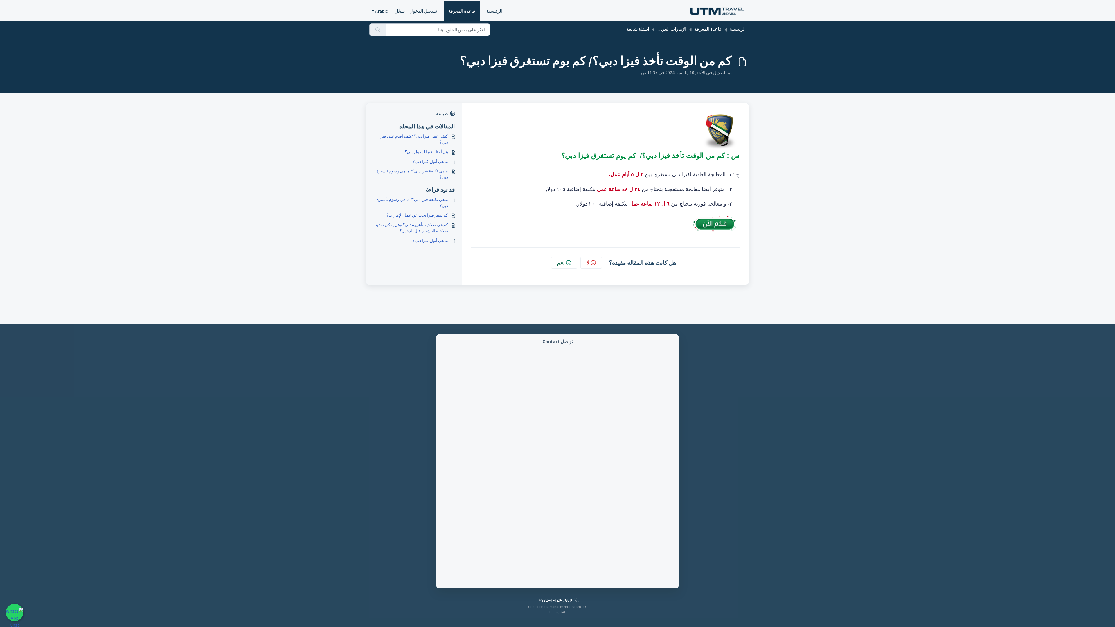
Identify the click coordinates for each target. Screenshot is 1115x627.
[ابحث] (377, 29)
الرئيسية (494, 11)
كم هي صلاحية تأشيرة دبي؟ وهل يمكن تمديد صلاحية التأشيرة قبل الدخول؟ (411, 227)
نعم (561, 262)
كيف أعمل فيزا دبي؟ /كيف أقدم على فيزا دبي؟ (414, 139)
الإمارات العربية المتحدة (664, 29)
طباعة (442, 113)
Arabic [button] (381, 11)
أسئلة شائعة (637, 29)
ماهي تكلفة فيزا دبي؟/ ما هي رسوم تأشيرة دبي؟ (412, 174)
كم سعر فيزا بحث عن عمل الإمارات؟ (417, 215)
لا (588, 262)
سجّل (400, 11)
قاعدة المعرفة (461, 11)
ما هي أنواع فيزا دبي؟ (430, 161)
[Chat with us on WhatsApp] (14, 612)
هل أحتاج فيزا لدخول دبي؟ (426, 151)
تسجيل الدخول (423, 11)
